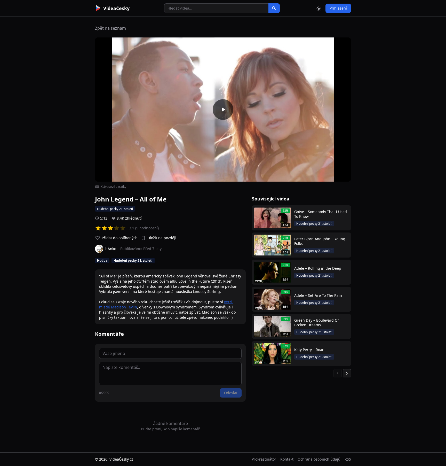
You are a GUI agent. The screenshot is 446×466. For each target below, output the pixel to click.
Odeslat (230, 392)
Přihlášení (338, 8)
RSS (348, 459)
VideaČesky (116, 8)
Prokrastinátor (264, 459)
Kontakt (286, 459)
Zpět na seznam (110, 28)
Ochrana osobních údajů (319, 459)
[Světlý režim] (318, 8)
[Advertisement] (66, 94)
